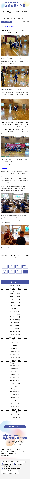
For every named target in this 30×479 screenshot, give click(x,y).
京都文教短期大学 (20, 461)
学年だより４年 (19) (15, 291)
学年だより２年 (6, 22)
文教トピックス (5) (15, 311)
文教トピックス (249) (15, 415)
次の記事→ (26, 255)
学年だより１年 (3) (15, 314)
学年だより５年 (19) (15, 288)
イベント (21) (15, 343)
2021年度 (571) (15, 400)
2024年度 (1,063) (15, 348)
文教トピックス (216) (15, 389)
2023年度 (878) (15, 369)
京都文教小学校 (6, 466)
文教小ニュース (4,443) (15, 337)
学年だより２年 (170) (15, 357)
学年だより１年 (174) (15, 392)
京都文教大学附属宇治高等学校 (10, 471)
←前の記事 (4, 255)
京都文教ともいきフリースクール (10, 473)
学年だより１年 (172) (15, 354)
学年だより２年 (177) (15, 409)
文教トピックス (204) (15, 371)
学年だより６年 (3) (15, 328)
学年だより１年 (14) (15, 299)
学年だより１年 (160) (15, 331)
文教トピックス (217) (15, 403)
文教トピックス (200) (15, 305)
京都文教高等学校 (7, 464)
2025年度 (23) (15, 308)
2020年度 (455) (15, 412)
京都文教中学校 (18, 464)
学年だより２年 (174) (15, 394)
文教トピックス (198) (15, 351)
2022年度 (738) (15, 386)
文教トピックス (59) (15, 302)
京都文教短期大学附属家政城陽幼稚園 (11, 468)
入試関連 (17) (15, 346)
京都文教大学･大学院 (8, 461)
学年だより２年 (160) (15, 334)
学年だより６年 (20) (15, 285)
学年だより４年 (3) (15, 322)
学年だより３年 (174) (15, 397)
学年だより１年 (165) (15, 374)
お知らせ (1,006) (15, 340)
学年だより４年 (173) (15, 383)
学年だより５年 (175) (15, 366)
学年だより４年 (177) (15, 363)
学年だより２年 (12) (15, 297)
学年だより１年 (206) (15, 418)
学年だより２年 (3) (15, 317)
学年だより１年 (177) (15, 406)
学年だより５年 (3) (15, 325)
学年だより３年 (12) (15, 294)
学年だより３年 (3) (15, 320)
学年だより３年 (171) (15, 360)
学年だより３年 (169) (15, 380)
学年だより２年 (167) (15, 377)
